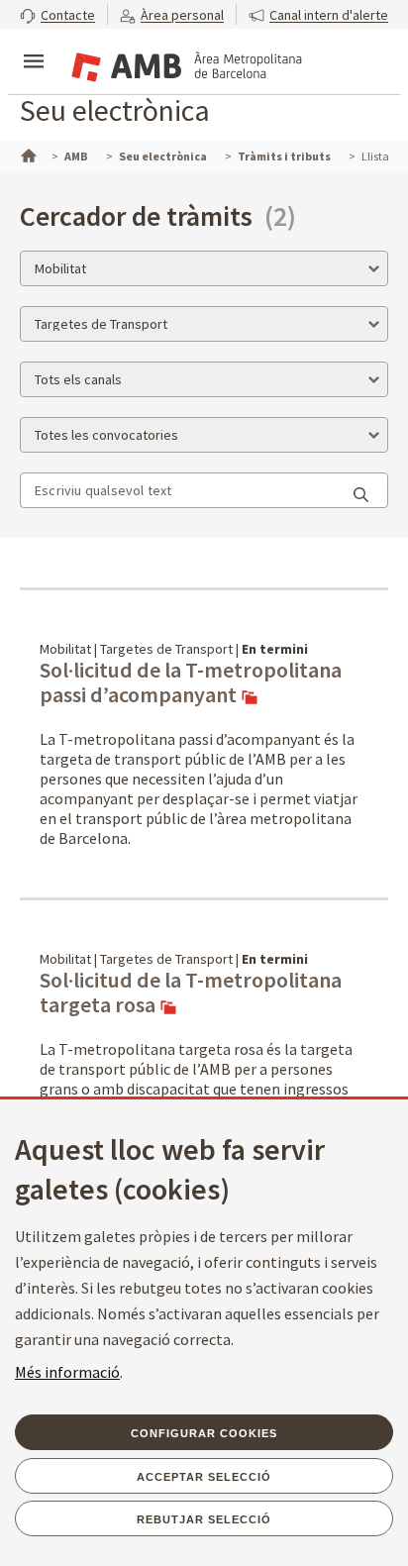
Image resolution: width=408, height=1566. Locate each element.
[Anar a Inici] (27, 153)
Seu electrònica (115, 110)
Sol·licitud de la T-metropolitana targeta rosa (191, 993)
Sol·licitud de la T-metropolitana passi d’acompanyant (191, 683)
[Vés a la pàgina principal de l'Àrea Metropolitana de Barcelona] (184, 63)
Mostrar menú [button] (34, 44)
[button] (57, 14)
